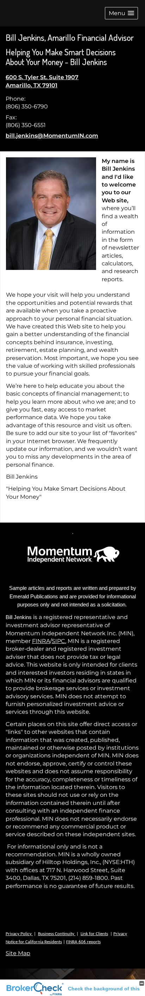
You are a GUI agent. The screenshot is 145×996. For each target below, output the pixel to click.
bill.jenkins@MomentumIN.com (52, 135)
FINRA (41, 641)
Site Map (18, 953)
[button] (121, 13)
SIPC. (59, 641)
